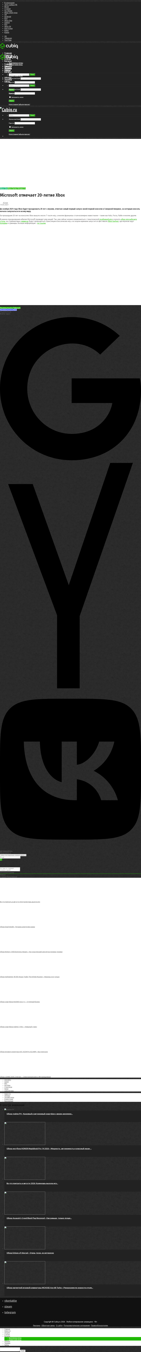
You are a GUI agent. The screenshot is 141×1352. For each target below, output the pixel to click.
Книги (6, 32)
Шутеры (7, 1085)
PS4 (5, 19)
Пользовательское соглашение (77, 1325)
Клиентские (8, 1099)
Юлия (5, 203)
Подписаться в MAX (8, 310)
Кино (6, 30)
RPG (5, 1083)
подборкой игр (105, 219)
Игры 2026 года (10, 13)
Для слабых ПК (10, 5)
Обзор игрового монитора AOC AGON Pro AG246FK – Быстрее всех (24, 1052)
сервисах (24, 221)
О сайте (59, 1325)
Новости (8, 66)
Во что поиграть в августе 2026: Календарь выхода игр (20, 902)
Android (7, 17)
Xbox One (8, 21)
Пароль (11, 82)
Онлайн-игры (9, 1097)
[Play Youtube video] (70, 265)
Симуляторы (9, 1090)
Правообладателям (99, 1325)
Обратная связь (48, 1325)
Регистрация (13, 104)
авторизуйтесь (6, 851)
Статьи (7, 70)
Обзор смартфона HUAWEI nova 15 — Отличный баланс (20, 1002)
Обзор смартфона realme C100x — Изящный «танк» (18, 1027)
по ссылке (41, 223)
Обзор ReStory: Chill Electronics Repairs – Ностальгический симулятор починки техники (31, 952)
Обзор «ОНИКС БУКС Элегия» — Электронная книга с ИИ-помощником (25, 1077)
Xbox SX (7, 27)
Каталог (8, 72)
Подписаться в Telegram (10, 308)
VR (5, 15)
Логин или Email (14, 78)
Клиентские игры (16, 65)
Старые (7, 9)
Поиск (32, 74)
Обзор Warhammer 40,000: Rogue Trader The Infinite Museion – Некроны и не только (29, 977)
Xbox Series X (13, 189)
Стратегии (8, 1087)
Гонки (6, 1089)
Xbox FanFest (113, 221)
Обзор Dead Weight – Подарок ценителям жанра (17, 927)
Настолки (8, 28)
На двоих (8, 11)
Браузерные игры (16, 63)
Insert (23, 1351)
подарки (3, 223)
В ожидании (9, 3)
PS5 (5, 25)
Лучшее (8, 68)
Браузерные (8, 1101)
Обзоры (7, 78)
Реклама (36, 1325)
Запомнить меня (17, 97)
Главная (8, 53)
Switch (7, 23)
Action (6, 1082)
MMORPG (7, 1080)
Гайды (7, 82)
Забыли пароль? (24, 104)
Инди (6, 7)
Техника (8, 80)
